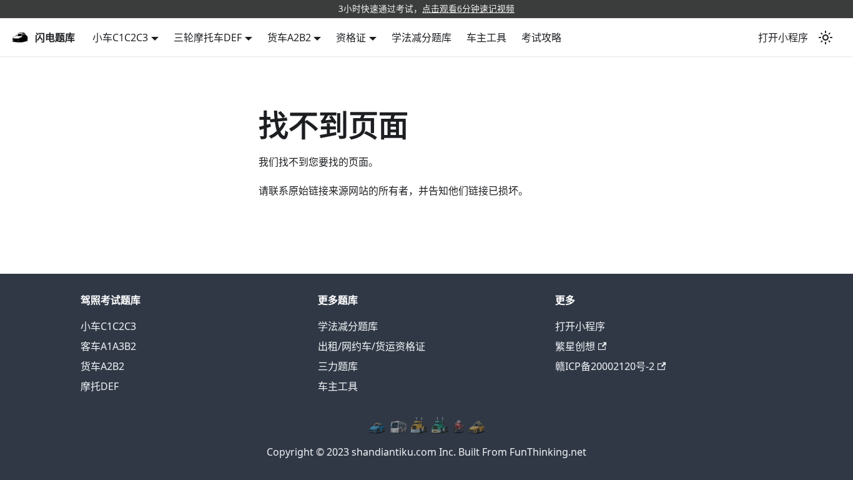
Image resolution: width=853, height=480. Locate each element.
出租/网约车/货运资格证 (371, 346)
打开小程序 (783, 37)
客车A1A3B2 (108, 346)
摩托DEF (100, 386)
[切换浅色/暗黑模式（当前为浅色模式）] (826, 38)
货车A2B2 (102, 366)
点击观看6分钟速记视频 (468, 8)
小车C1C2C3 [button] (120, 37)
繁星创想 (575, 346)
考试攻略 (541, 37)
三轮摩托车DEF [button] (208, 37)
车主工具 (486, 37)
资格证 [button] (351, 37)
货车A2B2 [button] (289, 37)
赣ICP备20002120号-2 (604, 366)
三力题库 (338, 366)
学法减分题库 (421, 37)
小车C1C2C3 (108, 326)
